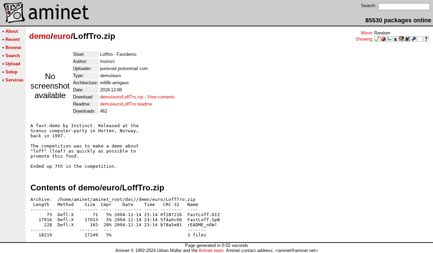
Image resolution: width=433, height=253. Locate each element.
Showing (364, 39)
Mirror (366, 33)
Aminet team (211, 250)
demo (40, 36)
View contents (161, 96)
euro (62, 36)
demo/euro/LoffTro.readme (126, 104)
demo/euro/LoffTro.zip (121, 96)
